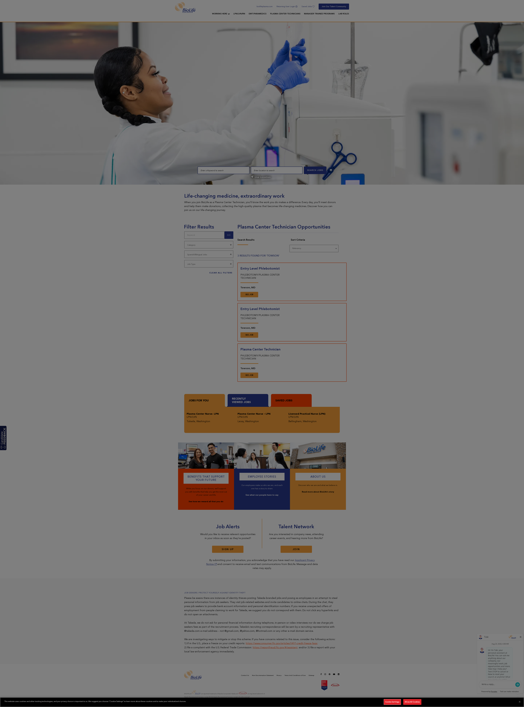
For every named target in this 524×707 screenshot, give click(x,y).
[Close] (520, 702)
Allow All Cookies (412, 702)
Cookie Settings (392, 702)
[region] (262, 702)
